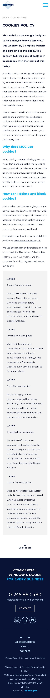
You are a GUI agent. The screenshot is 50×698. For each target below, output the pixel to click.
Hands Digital (30, 691)
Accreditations (25, 642)
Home (6, 17)
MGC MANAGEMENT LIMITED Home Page (8, 5)
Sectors (25, 637)
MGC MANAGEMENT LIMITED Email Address (17, 620)
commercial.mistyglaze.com (31, 159)
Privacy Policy (11, 658)
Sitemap (41, 658)
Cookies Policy (27, 658)
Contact (25, 651)
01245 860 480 (25, 594)
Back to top (25, 548)
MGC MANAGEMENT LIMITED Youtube (32, 620)
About (25, 646)
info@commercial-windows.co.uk (25, 599)
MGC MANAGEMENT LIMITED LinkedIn (25, 620)
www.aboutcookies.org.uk (27, 240)
